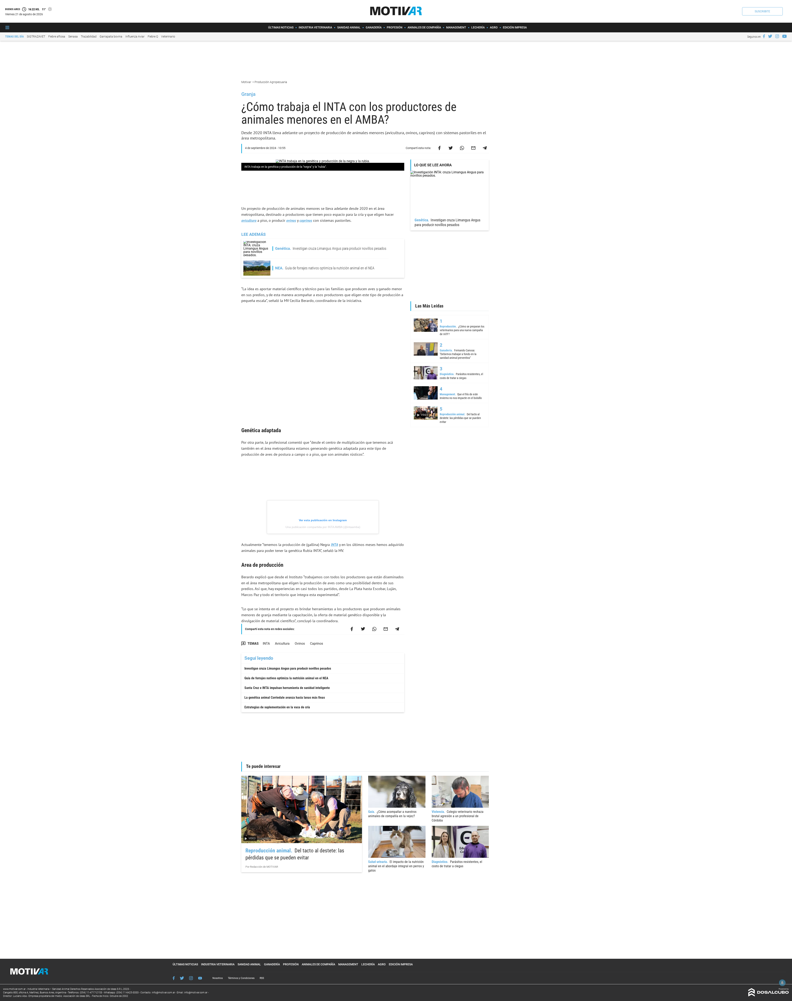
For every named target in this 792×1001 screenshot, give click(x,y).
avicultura (248, 220)
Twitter (182, 978)
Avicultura (282, 643)
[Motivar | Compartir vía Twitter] (451, 148)
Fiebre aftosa (56, 36)
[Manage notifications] (782, 982)
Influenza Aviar (135, 36)
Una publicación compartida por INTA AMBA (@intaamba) (322, 527)
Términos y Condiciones (241, 978)
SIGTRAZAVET (36, 36)
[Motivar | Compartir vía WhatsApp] (462, 148)
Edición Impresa (515, 27)
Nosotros (217, 978)
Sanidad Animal (349, 27)
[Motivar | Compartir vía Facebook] (439, 148)
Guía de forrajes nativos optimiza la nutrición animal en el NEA (286, 678)
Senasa (73, 36)
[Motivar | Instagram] (777, 36)
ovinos (291, 220)
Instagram (191, 978)
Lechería (478, 27)
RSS (262, 978)
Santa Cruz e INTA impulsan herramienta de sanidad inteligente (287, 688)
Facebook (174, 978)
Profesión (394, 27)
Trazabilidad (89, 36)
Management (456, 27)
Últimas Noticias (280, 27)
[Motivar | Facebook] (764, 36)
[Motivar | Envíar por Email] (473, 148)
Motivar (246, 82)
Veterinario (168, 36)
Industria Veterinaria (315, 27)
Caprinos (316, 643)
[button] (762, 11)
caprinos (305, 220)
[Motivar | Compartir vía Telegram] (485, 148)
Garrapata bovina (111, 36)
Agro (494, 27)
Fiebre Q (153, 36)
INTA (334, 544)
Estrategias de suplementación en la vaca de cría (277, 707)
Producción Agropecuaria (271, 82)
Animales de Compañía (424, 27)
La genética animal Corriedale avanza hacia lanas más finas (284, 697)
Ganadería (374, 27)
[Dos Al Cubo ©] (768, 995)
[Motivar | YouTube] (784, 36)
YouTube (200, 978)
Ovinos (300, 643)
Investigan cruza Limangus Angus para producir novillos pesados (287, 668)
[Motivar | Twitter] (770, 36)
